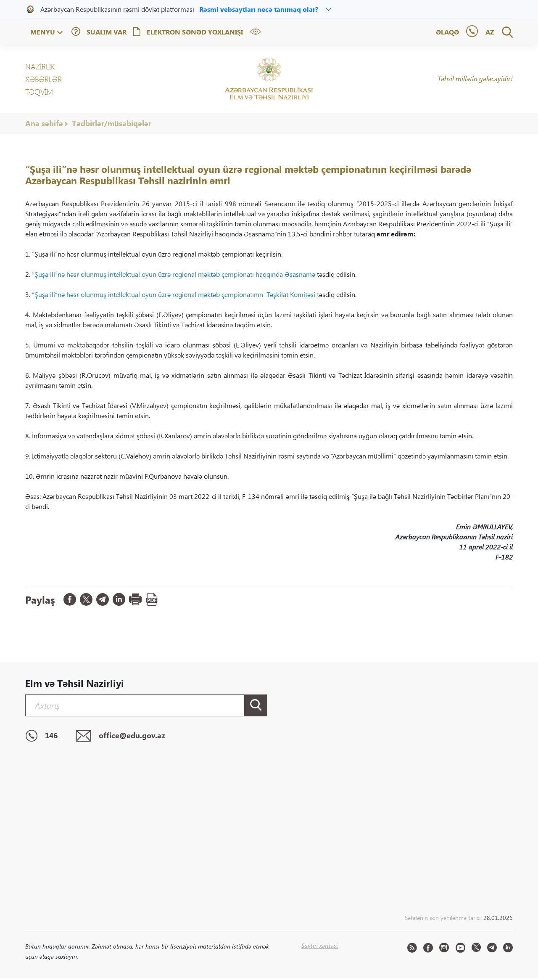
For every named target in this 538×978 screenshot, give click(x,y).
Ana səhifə (44, 123)
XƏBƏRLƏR (43, 79)
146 (51, 736)
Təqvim (39, 92)
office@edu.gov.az (132, 736)
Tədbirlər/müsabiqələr (111, 123)
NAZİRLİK (40, 66)
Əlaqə (447, 31)
